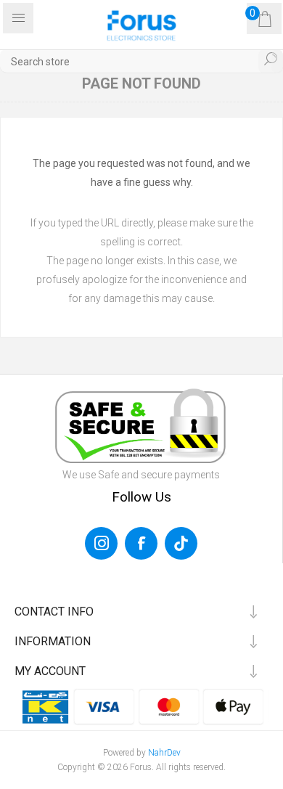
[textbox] (141, 61)
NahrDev (164, 753)
